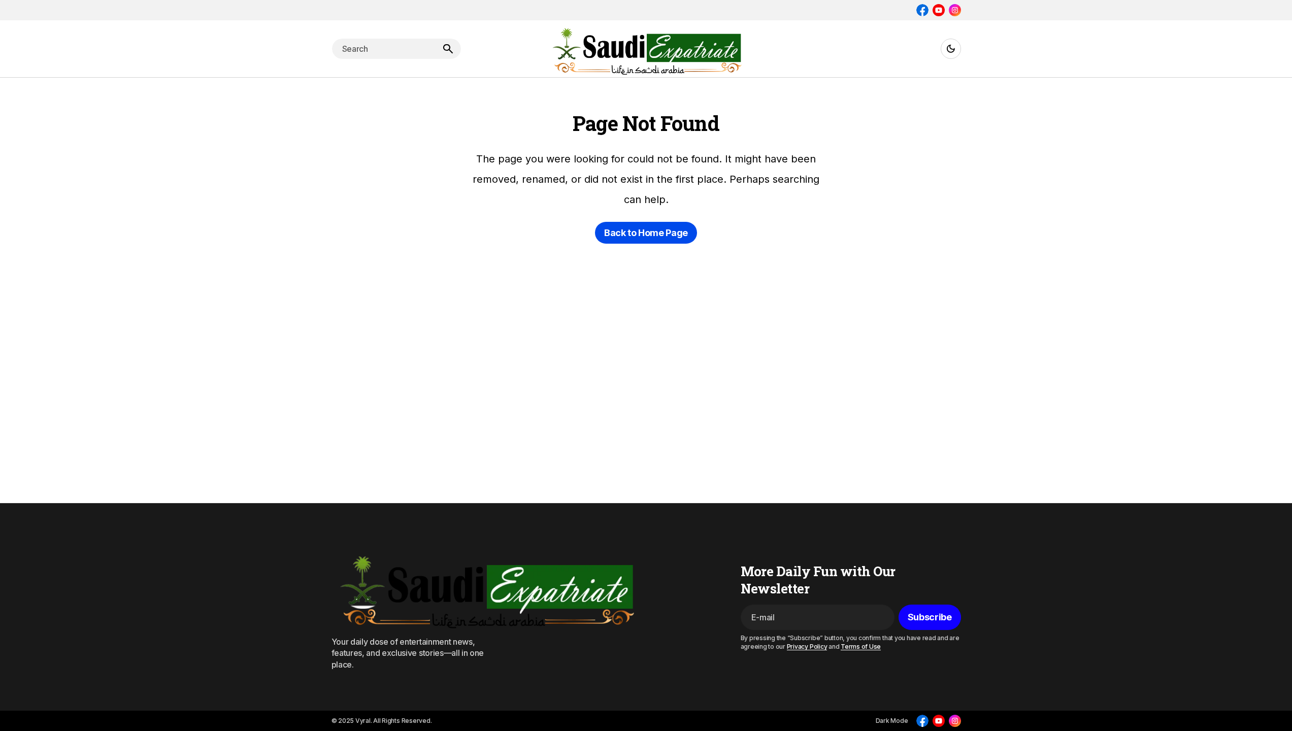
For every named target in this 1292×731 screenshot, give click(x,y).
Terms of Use (861, 646)
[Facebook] (922, 10)
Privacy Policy (807, 646)
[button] (951, 48)
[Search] (448, 49)
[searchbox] (383, 49)
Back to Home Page (646, 232)
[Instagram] (955, 10)
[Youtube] (939, 10)
